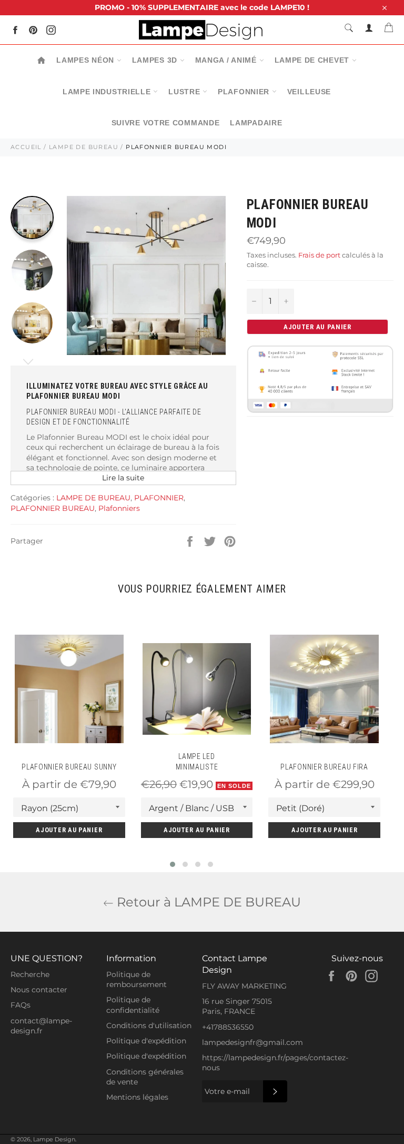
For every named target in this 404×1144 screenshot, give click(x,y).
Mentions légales (137, 1097)
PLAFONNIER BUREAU (53, 508)
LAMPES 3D (156, 60)
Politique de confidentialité (132, 1004)
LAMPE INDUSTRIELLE (108, 91)
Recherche (30, 974)
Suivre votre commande (166, 123)
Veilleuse (309, 91)
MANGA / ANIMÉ (227, 60)
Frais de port (319, 255)
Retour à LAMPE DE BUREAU (207, 902)
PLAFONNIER (245, 91)
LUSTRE (185, 91)
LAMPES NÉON (86, 60)
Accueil (26, 147)
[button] (172, 864)
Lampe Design (54, 1139)
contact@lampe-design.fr (41, 1025)
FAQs (21, 1005)
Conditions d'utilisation (148, 1025)
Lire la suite (123, 477)
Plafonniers (119, 508)
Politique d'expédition (146, 1041)
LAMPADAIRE (256, 123)
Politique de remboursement (136, 979)
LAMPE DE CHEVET (313, 60)
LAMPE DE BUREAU (83, 147)
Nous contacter (39, 989)
